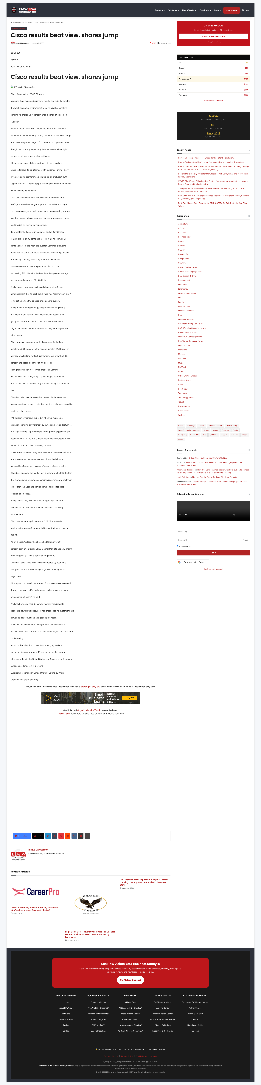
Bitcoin (180, 426)
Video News (183, 411)
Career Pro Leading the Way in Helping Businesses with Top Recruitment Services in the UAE (34, 908)
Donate (215, 430)
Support (224, 435)
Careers (195, 1019)
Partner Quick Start (195, 1014)
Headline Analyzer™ (130, 1019)
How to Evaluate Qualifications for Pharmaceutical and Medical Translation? (211, 162)
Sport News (183, 389)
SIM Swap (214, 435)
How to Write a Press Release (162, 1019)
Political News (184, 380)
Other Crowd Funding (187, 376)
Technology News (186, 397)
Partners (159, 10)
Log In (213, 553)
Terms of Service (111, 1056)
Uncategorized (184, 406)
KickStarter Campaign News (190, 341)
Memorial (182, 358)
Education (182, 284)
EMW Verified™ (98, 1025)
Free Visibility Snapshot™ (98, 1008)
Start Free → (231, 10)
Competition (183, 258)
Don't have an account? (213, 569)
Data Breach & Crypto (188, 276)
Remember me (184, 546)
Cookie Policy (141, 1056)
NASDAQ (182, 367)
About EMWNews (66, 1008)
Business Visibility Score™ (98, 1014)
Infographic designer (185, 470)
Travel (181, 402)
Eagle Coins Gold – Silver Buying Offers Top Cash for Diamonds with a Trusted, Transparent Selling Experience (90, 934)
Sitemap (153, 1056)
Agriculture (183, 224)
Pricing (66, 1025)
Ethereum (225, 430)
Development (184, 280)
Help (204, 435)
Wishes (181, 415)
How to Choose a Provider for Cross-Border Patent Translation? (206, 158)
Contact (66, 1031)
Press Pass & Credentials (162, 1031)
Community (183, 254)
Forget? (245, 540)
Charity (181, 250)
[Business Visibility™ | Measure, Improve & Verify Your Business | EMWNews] (26, 10)
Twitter (180, 439)
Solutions (172, 10)
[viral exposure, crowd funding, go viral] (90, 790)
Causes (181, 245)
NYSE (180, 371)
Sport (180, 384)
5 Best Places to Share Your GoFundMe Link (208, 458)
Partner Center (195, 1008)
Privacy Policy (127, 1056)
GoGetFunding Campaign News (192, 328)
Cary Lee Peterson (215, 426)
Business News (25, 22)
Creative (182, 263)
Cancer (181, 241)
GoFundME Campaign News (190, 324)
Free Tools (204, 10)
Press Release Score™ (130, 1014)
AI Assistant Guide (195, 1025)
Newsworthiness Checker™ (130, 1025)
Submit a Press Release (213, 36)
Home (15, 22)
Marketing (182, 350)
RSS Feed (195, 1031)
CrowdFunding (231, 426)
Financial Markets (186, 311)
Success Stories (66, 1019)
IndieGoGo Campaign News (190, 337)
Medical (181, 354)
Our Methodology (98, 1031)
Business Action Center (163, 1014)
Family (181, 302)
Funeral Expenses (186, 319)
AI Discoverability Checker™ (130, 1008)
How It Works (188, 10)
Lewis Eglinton (183, 477)
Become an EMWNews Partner (195, 1002)
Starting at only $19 (91, 686)
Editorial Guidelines (163, 1025)
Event (180, 298)
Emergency (183, 289)
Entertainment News (187, 293)
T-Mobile (234, 435)
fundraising (182, 435)
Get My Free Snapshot (130, 980)
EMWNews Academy (162, 1002)
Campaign (191, 426)
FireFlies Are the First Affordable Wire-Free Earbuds (214, 477)
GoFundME (194, 435)
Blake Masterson (22, 43)
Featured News (184, 306)
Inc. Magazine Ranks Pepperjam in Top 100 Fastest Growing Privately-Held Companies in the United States (144, 882)
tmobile (245, 435)
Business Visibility (98, 1002)
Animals (181, 228)
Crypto (206, 430)
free (180, 315)
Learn (217, 10)
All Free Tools (130, 1002)
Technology (183, 393)
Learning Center (163, 1008)
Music (180, 363)
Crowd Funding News (187, 267)
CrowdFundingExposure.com (189, 430)
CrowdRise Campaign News (190, 271)
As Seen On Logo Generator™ (130, 1031)
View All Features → (213, 101)
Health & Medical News (188, 332)
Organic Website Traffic (89, 710)
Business (182, 232)
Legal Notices (184, 345)
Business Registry (98, 1019)
